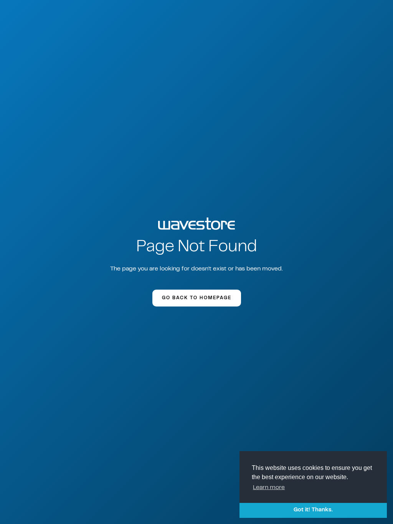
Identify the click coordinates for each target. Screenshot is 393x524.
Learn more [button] (269, 487)
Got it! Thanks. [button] (313, 510)
